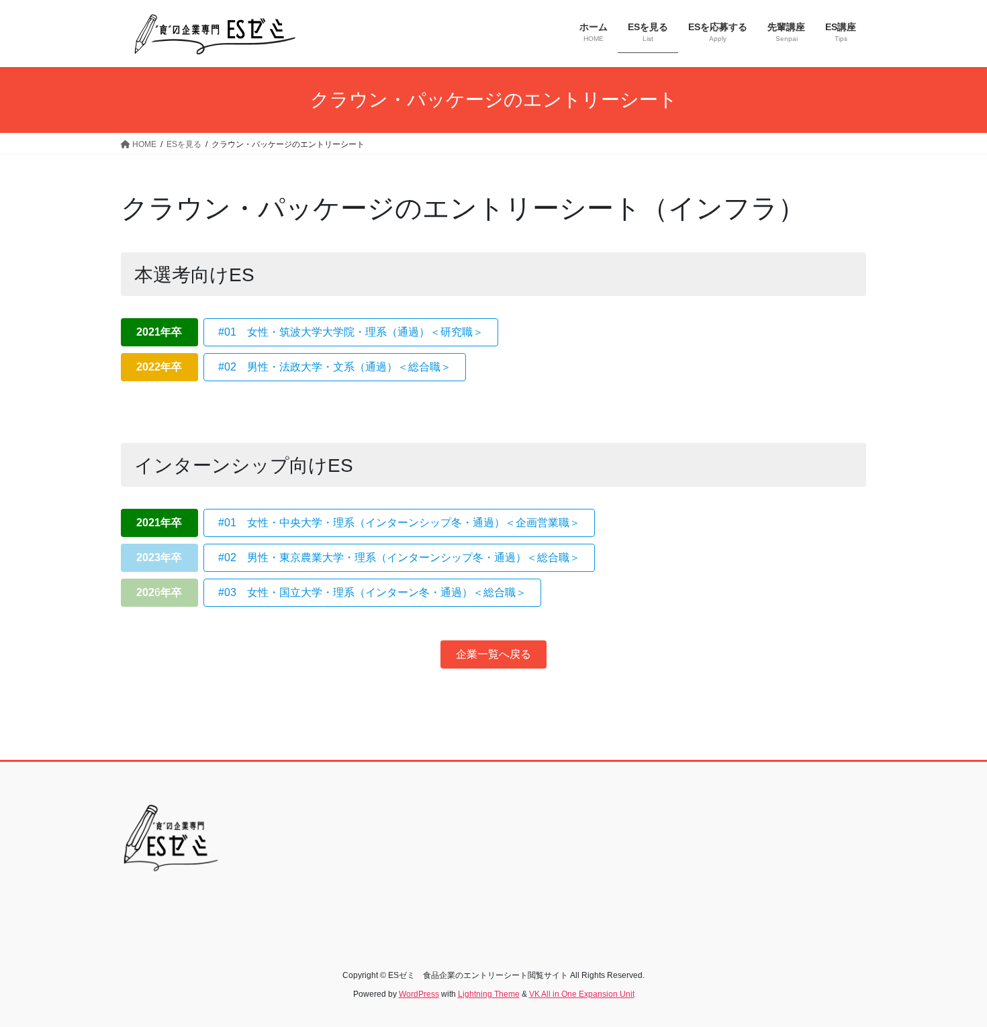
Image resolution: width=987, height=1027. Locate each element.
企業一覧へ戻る (493, 654)
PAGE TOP (952, 984)
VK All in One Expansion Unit (581, 994)
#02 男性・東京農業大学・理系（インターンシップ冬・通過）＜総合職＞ (399, 557)
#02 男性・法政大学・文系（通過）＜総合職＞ (334, 367)
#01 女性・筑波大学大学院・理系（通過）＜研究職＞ (350, 332)
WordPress (419, 994)
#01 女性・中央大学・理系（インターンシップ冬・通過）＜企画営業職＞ (399, 522)
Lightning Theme (489, 994)
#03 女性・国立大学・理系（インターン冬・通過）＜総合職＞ (372, 592)
